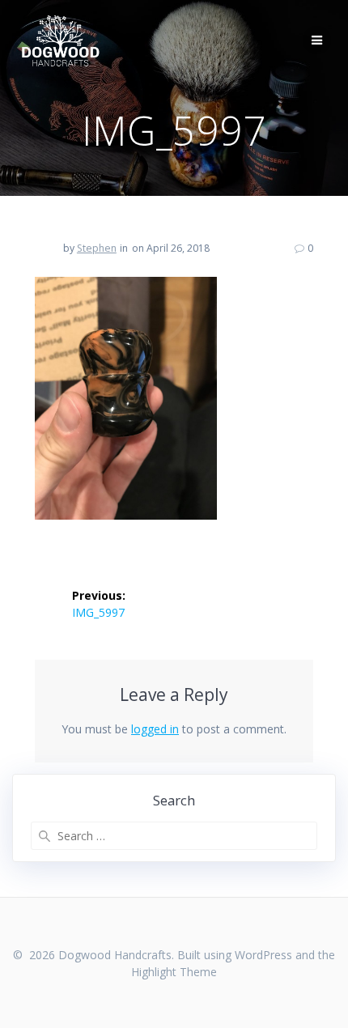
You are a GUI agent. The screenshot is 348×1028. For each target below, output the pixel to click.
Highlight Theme (174, 971)
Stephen (97, 248)
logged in (155, 729)
